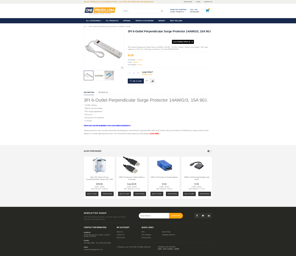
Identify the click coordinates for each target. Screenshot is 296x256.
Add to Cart (137, 81)
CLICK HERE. (154, 133)
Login (198, 1)
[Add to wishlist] (146, 81)
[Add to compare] (152, 81)
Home (85, 26)
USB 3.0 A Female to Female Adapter (164, 177)
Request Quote (147, 74)
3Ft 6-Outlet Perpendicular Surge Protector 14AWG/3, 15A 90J (169, 31)
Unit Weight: (132, 65)
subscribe (176, 216)
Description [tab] (89, 92)
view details (107, 194)
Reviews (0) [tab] (103, 92)
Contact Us (208, 1)
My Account (188, 1)
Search (162, 11)
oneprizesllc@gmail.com (93, 249)
